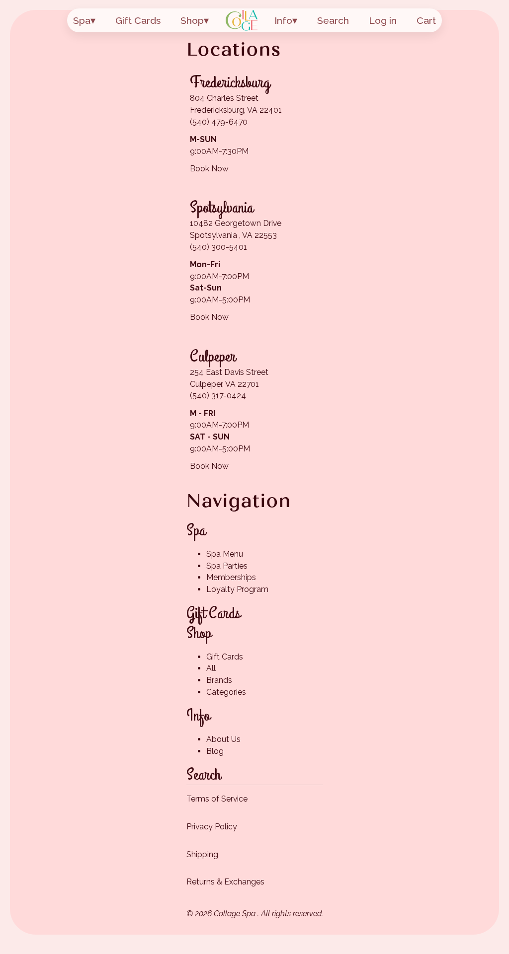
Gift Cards (138, 20)
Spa (81, 20)
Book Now (209, 168)
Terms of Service (217, 799)
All (211, 668)
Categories (226, 692)
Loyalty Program (237, 589)
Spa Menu (224, 554)
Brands (219, 680)
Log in (383, 20)
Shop (192, 20)
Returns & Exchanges (225, 881)
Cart (426, 20)
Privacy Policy (211, 826)
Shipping (202, 854)
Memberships (231, 577)
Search (333, 20)
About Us (223, 739)
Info (283, 20)
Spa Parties (227, 566)
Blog (215, 751)
